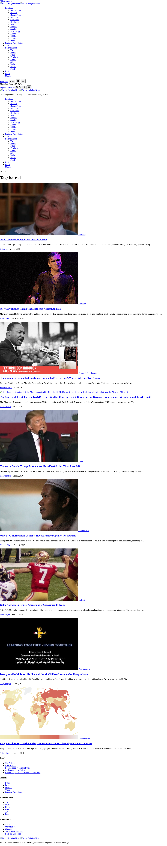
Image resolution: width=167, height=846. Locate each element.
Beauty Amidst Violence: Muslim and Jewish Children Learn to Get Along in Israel (44, 674)
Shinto (13, 34)
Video (7, 45)
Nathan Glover (6, 545)
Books (13, 66)
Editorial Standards (13, 834)
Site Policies (10, 763)
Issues (7, 73)
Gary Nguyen (5, 684)
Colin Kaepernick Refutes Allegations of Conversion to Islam (32, 605)
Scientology (15, 31)
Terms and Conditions (14, 831)
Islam (12, 24)
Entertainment (11, 48)
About (7, 824)
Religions (9, 8)
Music (13, 52)
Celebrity (14, 57)
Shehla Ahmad (6, 387)
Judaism (13, 29)
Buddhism (14, 17)
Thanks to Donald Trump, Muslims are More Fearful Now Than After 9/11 (40, 466)
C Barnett (4, 249)
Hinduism (14, 22)
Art (11, 62)
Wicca (13, 41)
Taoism (13, 38)
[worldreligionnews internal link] (20, 3)
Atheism (13, 12)
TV (11, 50)
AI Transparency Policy (15, 770)
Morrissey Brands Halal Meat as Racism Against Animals (30, 308)
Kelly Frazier (5, 476)
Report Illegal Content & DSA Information (22, 772)
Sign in (3, 87)
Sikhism (13, 36)
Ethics (7, 71)
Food (12, 69)
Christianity (15, 20)
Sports (13, 59)
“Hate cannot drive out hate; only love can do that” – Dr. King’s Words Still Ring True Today (50, 378)
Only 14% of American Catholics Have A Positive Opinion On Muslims (38, 535)
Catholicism (84, 530)
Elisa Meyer (5, 614)
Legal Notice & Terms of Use (17, 768)
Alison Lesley (5, 318)
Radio (12, 64)
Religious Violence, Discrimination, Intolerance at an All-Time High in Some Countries (46, 743)
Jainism (13, 27)
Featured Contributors (14, 43)
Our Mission (10, 827)
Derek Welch (5, 406)
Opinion (8, 76)
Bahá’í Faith (15, 15)
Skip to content (6, 1)
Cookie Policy (11, 765)
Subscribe (4, 81)
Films (12, 55)
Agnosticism (15, 10)
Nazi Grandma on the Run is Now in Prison (23, 239)
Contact (8, 829)
